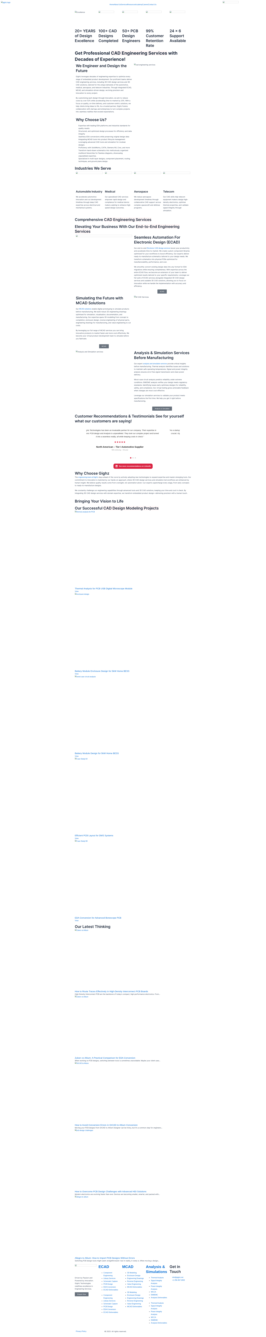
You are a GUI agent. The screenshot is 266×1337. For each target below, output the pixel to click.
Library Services (109, 1278)
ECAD (104, 1267)
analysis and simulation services (155, 364)
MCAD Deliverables (134, 1287)
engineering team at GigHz (88, 477)
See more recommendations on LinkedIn (135, 466)
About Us (117, 4)
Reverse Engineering (135, 1281)
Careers (145, 4)
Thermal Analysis (157, 1278)
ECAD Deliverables (110, 1290)
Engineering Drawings (135, 1278)
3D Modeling (132, 1273)
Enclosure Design (133, 1275)
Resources (131, 4)
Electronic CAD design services (158, 248)
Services (124, 4)
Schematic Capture (110, 1281)
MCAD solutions (85, 309)
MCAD (127, 1267)
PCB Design (108, 1284)
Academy (138, 4)
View (77, 591)
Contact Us (152, 4)
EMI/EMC (154, 1295)
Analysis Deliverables (159, 1297)
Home (112, 4)
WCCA (153, 1292)
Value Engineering (134, 1284)
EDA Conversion (109, 1287)
